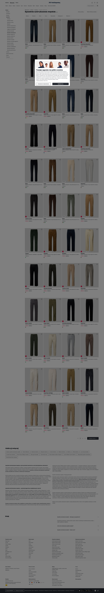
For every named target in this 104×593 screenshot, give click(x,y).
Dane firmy (46, 80)
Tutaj (40, 79)
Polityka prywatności (39, 80)
